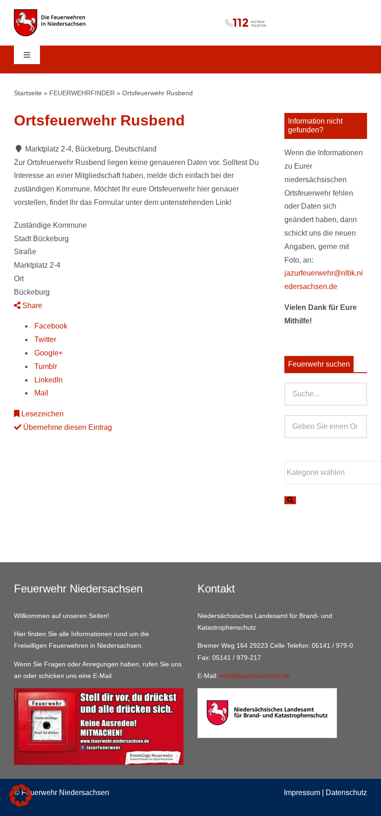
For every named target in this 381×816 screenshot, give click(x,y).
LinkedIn (48, 380)
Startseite (28, 93)
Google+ (48, 353)
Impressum (302, 792)
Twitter (44, 339)
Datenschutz (346, 792)
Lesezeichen (42, 414)
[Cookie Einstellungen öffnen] (20, 804)
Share (31, 305)
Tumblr (45, 366)
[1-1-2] (191, 16)
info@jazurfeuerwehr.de (255, 675)
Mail (40, 393)
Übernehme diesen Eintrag (66, 427)
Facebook (50, 326)
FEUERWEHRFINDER (82, 93)
